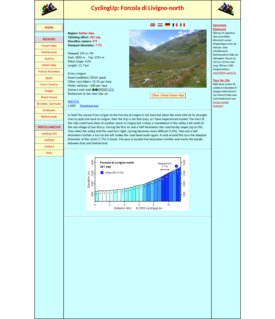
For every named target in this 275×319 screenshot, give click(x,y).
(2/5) (111, 89)
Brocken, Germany (49, 104)
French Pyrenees (49, 71)
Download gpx (89, 106)
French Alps (49, 46)
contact (49, 146)
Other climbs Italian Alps (168, 95)
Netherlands (49, 116)
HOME (49, 27)
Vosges (49, 91)
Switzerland (49, 52)
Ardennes (49, 110)
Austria (49, 58)
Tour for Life (221, 80)
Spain (49, 78)
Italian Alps (49, 65)
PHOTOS (73, 102)
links (49, 153)
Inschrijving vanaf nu (224, 73)
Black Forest (49, 97)
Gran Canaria (49, 84)
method (49, 140)
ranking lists (49, 133)
